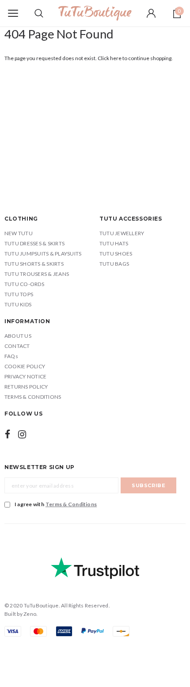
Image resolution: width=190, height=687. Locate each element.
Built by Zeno (20, 614)
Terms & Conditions (71, 504)
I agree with (56, 504)
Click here (110, 58)
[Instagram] (22, 434)
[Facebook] (7, 434)
